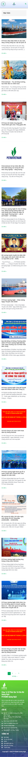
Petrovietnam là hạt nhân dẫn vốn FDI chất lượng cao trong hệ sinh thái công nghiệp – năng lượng (13, 167)
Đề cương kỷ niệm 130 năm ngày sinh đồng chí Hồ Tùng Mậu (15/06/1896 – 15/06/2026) (12, 518)
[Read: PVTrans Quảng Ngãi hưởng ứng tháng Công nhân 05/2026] (14, 547)
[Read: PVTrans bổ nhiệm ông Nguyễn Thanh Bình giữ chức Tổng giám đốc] (14, 110)
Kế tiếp (15, 676)
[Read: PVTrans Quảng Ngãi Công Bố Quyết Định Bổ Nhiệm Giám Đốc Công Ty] (14, 375)
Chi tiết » (4, 53)
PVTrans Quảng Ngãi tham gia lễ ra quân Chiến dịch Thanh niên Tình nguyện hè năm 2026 (13, 473)
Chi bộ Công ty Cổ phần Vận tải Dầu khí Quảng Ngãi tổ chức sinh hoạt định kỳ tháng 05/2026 (14, 650)
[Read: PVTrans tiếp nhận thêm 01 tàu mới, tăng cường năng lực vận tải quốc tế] (14, 28)
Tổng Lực (14, 753)
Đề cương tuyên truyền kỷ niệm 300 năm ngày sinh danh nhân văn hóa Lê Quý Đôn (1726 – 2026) (13, 256)
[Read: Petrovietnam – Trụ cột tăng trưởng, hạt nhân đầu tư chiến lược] (14, 69)
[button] (25, 4)
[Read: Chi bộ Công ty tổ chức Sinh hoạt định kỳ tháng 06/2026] (14, 418)
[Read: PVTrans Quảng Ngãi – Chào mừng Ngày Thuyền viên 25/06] (14, 287)
